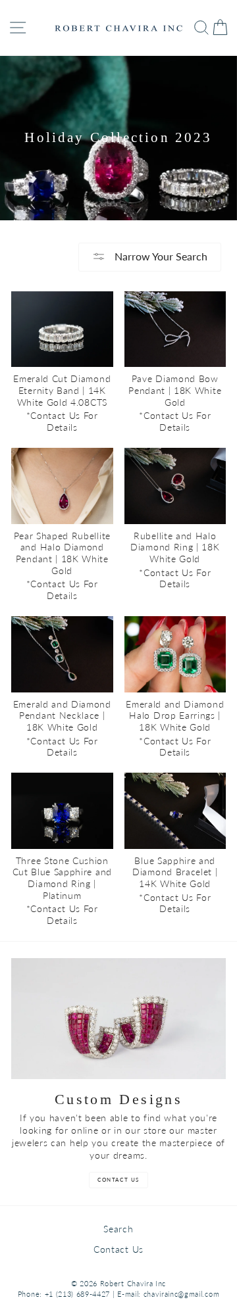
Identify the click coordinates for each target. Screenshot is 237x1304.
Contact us (118, 1179)
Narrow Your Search (159, 256)
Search (118, 1229)
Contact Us (118, 1249)
